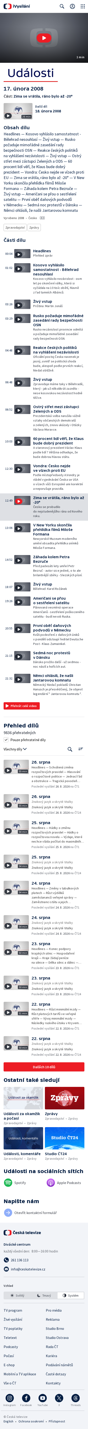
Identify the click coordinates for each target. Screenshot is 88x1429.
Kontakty (53, 1383)
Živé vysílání (13, 1319)
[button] (44, 38)
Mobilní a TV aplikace (20, 1374)
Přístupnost (57, 1421)
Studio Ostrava (57, 1337)
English (8, 1421)
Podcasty (11, 1346)
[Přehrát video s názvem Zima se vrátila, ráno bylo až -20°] (44, 38)
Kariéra (51, 1355)
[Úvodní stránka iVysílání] (17, 6)
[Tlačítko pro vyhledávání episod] (70, 749)
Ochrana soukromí (31, 1421)
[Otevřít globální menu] (83, 6)
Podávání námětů (59, 1365)
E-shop (9, 1365)
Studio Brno (55, 1328)
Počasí (9, 1355)
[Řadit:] (80, 748)
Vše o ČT (10, 1383)
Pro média (54, 1310)
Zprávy (34, 227)
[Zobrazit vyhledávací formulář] (62, 6)
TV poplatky (13, 1328)
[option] (17, 1295)
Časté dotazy (56, 1374)
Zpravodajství (15, 227)
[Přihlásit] (72, 6)
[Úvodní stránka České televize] (23, 1232)
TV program (13, 1310)
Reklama (53, 1319)
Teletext (10, 1337)
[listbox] (44, 1295)
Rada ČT (52, 1346)
